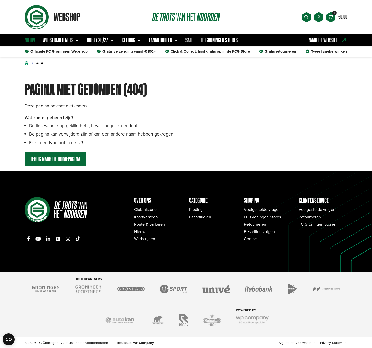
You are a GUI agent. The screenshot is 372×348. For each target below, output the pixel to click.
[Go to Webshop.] (26, 63)
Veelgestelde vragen (262, 209)
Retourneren (255, 224)
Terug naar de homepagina (55, 159)
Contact (251, 238)
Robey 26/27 (97, 40)
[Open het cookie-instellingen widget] (9, 339)
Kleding (128, 40)
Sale (189, 40)
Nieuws (140, 231)
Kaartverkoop (146, 217)
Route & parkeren (149, 224)
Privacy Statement (333, 342)
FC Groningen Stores (219, 40)
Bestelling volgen (259, 231)
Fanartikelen (160, 40)
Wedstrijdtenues (58, 40)
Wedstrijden (144, 238)
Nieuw (30, 40)
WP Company (143, 342)
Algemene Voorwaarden (297, 342)
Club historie (145, 209)
